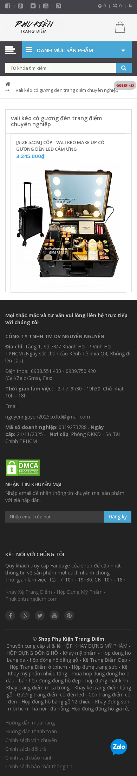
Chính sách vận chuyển (31, 740)
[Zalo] (118, 748)
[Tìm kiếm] (124, 68)
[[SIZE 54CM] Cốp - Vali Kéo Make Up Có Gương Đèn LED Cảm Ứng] (68, 225)
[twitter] (33, 6)
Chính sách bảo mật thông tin (38, 766)
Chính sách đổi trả (25, 749)
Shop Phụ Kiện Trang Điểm (71, 638)
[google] (25, 615)
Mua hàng (72, 285)
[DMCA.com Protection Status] (22, 467)
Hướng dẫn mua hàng (30, 722)
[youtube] (45, 6)
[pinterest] (58, 6)
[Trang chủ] (34, 27)
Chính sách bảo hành (29, 757)
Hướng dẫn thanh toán (31, 731)
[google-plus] (20, 6)
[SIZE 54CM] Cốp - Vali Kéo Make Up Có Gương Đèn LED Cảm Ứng (60, 145)
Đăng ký (118, 516)
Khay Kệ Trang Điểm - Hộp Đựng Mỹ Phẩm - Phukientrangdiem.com (55, 595)
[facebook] (8, 6)
